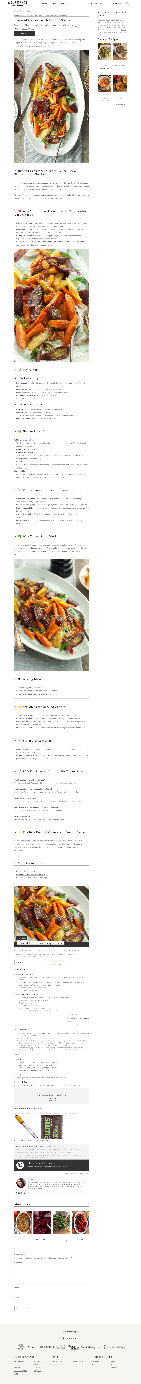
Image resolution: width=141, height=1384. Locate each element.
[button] (19, 25)
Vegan (36, 1364)
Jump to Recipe (25, 34)
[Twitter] (24, 1193)
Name (17, 1287)
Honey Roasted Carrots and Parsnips (31, 875)
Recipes (44, 3)
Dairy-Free (38, 1368)
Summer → (123, 104)
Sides (29, 11)
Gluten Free (19, 1361)
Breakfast (95, 1361)
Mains (94, 1364)
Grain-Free (38, 1361)
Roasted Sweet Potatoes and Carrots (32, 878)
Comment (19, 1263)
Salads (94, 1368)
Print (19, 962)
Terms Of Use (77, 1361)
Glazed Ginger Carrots (25, 872)
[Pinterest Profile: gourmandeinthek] (21, 1165)
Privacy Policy (59, 1361)
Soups (113, 1364)
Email (17, 1297)
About (53, 3)
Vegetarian (18, 1364)
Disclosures (57, 1364)
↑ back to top (70, 1332)
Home (16, 11)
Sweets (114, 1368)
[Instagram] (22, 1193)
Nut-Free (18, 1368)
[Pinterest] (19, 1193)
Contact (63, 3)
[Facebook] (16, 1193)
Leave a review (52, 1100)
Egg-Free (37, 1371)
